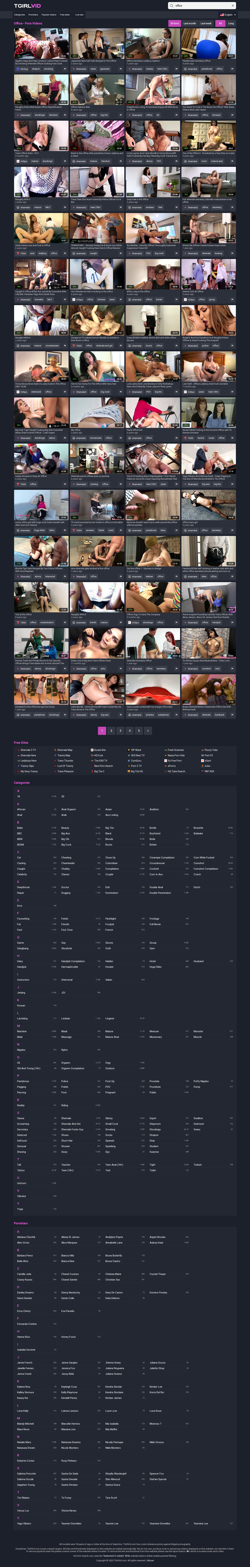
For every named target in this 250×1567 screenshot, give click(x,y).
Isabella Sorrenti (36, 1349)
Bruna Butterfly (125, 1255)
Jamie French (36, 1362)
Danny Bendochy (81, 1292)
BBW (36, 839)
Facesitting (36, 918)
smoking (48, 69)
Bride (169, 839)
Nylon (81, 1049)
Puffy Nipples (213, 1081)
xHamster (192, 69)
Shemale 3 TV (28, 750)
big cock (159, 253)
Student (169, 1146)
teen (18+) (162, 69)
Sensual (36, 1146)
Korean (36, 1005)
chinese (101, 299)
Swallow (213, 1118)
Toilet (169, 1170)
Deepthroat (36, 887)
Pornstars (33, 14)
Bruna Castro (125, 1261)
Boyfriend (169, 833)
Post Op (125, 1081)
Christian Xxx (125, 1279)
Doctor (81, 887)
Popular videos (49, 14)
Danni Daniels (36, 1298)
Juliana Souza (169, 1362)
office (219, 69)
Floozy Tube (211, 750)
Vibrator (36, 1196)
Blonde (125, 839)
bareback (219, 714)
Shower (81, 1146)
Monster (213, 1031)
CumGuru (136, 760)
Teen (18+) (81, 1170)
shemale (206, 253)
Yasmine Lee (213, 1523)
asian (93, 69)
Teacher (81, 1164)
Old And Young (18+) (36, 1068)
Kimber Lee (169, 1386)
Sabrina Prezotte (36, 1473)
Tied (125, 1170)
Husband (213, 961)
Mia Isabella (125, 1423)
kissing (218, 253)
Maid (36, 1037)
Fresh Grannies (176, 750)
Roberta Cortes (36, 1460)
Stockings (169, 1129)
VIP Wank (136, 750)
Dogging (81, 892)
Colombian (125, 863)
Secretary (36, 1129)
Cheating (81, 857)
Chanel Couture (81, 1274)
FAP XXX (209, 771)
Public (169, 1092)
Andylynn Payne (125, 1237)
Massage (81, 1037)
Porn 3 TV (136, 766)
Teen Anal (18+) (125, 1164)
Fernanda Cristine (36, 1323)
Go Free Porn (175, 760)
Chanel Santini (81, 1279)
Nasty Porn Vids (176, 755)
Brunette (213, 827)
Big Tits (125, 827)
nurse (211, 438)
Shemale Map (64, 750)
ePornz (172, 766)
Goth (125, 948)
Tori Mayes (36, 1497)
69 (158, 115)
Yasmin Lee (125, 1523)
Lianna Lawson (81, 1410)
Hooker (125, 966)
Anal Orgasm (81, 809)
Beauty (81, 827)
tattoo (52, 438)
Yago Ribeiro (36, 1523)
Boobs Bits (100, 750)
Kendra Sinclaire (125, 1392)
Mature (125, 1031)
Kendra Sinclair (125, 1386)
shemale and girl (104, 345)
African (36, 809)
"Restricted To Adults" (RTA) (116, 1556)
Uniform (36, 1183)
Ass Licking (125, 815)
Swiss (213, 1129)
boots (149, 345)
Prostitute (169, 1086)
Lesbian (81, 1018)
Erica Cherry (36, 1311)
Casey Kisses (36, 1279)
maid (111, 530)
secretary (216, 207)
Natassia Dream (36, 1447)
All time (175, 23)
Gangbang (36, 948)
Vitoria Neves (81, 1510)
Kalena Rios (36, 1386)
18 (36, 796)
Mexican (169, 1031)
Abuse (150, 1560)
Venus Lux (36, 1510)
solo (103, 668)
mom (204, 161)
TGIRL (27, 5)
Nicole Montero (81, 1447)
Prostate (169, 1081)
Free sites (65, 14)
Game (36, 942)
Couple (125, 874)
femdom (53, 115)
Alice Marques (81, 1242)
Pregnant (125, 1092)
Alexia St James (81, 1237)
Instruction (36, 979)
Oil (36, 1062)
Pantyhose (36, 1081)
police (205, 345)
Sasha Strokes (81, 1484)
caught (93, 253)
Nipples (36, 1049)
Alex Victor (36, 1242)
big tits (104, 115)
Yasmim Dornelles (81, 1523)
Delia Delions (125, 1298)
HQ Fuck (98, 755)
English (228, 14)
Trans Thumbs (65, 760)
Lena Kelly (36, 1410)
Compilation (125, 868)
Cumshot (213, 863)
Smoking (125, 1129)
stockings (40, 115)
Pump (213, 1086)
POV (159, 161)
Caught (36, 868)
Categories (19, 14)
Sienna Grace (125, 1484)
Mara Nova (36, 1429)
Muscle (213, 1037)
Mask (81, 1031)
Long (231, 23)
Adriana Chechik (36, 1237)
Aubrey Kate (169, 1242)
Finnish (81, 924)
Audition (169, 809)
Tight (169, 1164)
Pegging (36, 1086)
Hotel (169, 961)
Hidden (125, 961)
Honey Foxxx (81, 1336)
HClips (23, 161)
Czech (213, 874)
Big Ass (81, 833)
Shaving (36, 1151)
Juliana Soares (125, 1373)
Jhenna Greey (125, 1362)
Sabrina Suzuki (36, 1479)
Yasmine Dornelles (169, 1523)
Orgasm (81, 1062)
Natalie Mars (36, 1442)
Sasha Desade (81, 1479)
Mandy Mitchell (36, 1423)
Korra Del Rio (169, 1392)
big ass (206, 484)
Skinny (125, 1118)
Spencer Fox (169, 1473)
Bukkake (213, 833)
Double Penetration (169, 892)
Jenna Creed (36, 1373)
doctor (201, 438)
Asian (125, 809)
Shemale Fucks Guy (81, 1129)
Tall (36, 1164)
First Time (81, 929)
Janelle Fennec (36, 1368)
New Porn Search (103, 766)
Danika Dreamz (36, 1292)
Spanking (125, 1146)
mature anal (217, 161)
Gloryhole (81, 948)
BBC (36, 833)
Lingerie (125, 1018)
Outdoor (125, 1068)
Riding (81, 1105)
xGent (208, 760)
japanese (104, 69)
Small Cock (125, 1123)
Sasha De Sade (81, 1473)
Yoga (36, 1209)
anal (32, 253)
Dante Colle (81, 1298)
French (125, 929)
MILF (48, 207)
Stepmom (169, 1123)
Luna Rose (169, 1410)
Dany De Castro (125, 1292)
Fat (36, 924)
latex (163, 530)
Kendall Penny (81, 1397)
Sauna (36, 1118)
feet (160, 207)
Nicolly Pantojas (125, 1442)
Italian (125, 979)
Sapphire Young (36, 1484)
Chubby (81, 868)
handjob (216, 622)
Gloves (125, 942)
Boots (125, 844)
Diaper (36, 892)
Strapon (169, 1135)
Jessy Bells (81, 1373)
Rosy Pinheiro (81, 1460)
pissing (94, 484)
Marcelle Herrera (81, 1423)
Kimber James (125, 1397)
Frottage (169, 918)
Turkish (213, 1164)
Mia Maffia (125, 1429)
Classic (81, 874)
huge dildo (39, 530)
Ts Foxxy (81, 1497)
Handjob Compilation (81, 961)
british (159, 299)
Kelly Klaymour (81, 1392)
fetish (101, 530)
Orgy (125, 1062)
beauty (149, 69)
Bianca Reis (81, 1261)
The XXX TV (100, 760)
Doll (125, 887)
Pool (81, 1092)
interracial (36, 392)
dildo (51, 530)
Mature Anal (125, 1037)
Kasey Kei (36, 1397)
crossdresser (52, 345)
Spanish (125, 1140)
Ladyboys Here (29, 760)
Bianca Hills (81, 1255)
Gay (81, 942)
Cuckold (169, 868)
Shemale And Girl (81, 1123)
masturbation (47, 622)
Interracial (81, 979)
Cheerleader (81, 863)
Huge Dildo (169, 966)
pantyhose (207, 69)
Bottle (169, 827)
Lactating (36, 1018)
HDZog (24, 69)
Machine (36, 1031)
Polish (81, 1086)
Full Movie (169, 924)
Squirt (169, 1118)
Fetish (81, 918)
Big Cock (81, 844)
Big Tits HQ (137, 771)
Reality (36, 1105)
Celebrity (36, 874)
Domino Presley (169, 1292)
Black (125, 833)
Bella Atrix (36, 1261)
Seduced (36, 1135)
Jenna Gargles (81, 1362)
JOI (81, 992)
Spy (125, 1151)
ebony (149, 161)
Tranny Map (63, 755)
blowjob (216, 115)
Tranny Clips (27, 766)
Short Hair (81, 1140)
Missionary (169, 1037)
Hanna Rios (36, 1336)
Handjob (36, 966)
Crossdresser (169, 863)
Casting (36, 863)
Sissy (81, 1151)
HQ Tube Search (176, 771)
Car (36, 857)
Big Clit (81, 839)
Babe (36, 827)
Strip (169, 1140)
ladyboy (43, 253)
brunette (39, 299)
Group (169, 942)
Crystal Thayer (169, 1274)
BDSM (36, 844)
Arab (81, 815)
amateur (150, 207)
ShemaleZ (81, 69)
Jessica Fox (81, 1368)
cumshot (206, 668)
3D (81, 796)
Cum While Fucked (213, 857)
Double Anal (169, 887)
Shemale (81, 1118)
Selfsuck (36, 1140)
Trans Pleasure (65, 771)
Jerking (36, 992)
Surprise (169, 1151)
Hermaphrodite (81, 966)
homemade (95, 438)
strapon (36, 69)
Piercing (36, 1092)
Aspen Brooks (169, 1237)
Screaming (36, 1123)
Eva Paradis (81, 1311)
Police (81, 1081)
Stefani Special (169, 1479)
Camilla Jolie (36, 1274)
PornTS (209, 755)
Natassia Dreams (81, 1442)
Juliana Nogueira (125, 1368)
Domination (125, 892)
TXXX (23, 253)
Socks (125, 1135)
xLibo (207, 766)
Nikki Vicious (169, 1442)
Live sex (79, 14)
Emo (36, 905)
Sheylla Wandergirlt (125, 1473)
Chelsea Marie (125, 1274)
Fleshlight (125, 918)
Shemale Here (28, 755)
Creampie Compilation (169, 857)
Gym (169, 948)
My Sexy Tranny (29, 771)
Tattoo (36, 1170)
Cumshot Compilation (213, 868)
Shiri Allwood (125, 1479)
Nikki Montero (125, 1447)
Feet (36, 929)
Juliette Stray (169, 1368)
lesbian (149, 576)
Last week (206, 23)
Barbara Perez (36, 1255)
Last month (190, 23)
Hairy (36, 961)
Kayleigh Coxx (81, 1386)
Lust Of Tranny (65, 766)
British (169, 844)
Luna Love (125, 1410)
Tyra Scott (125, 1497)
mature (34, 161)
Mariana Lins (81, 1429)
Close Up (125, 857)
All (220, 23)
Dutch (213, 887)
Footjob (125, 924)
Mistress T (169, 1423)
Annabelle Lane (125, 1242)
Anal (36, 815)
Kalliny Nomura (36, 1392)
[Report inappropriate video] (65, 69)
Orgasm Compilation (81, 1068)
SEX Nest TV (138, 755)
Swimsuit (213, 1123)
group (212, 299)
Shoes (81, 1135)
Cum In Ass (169, 874)
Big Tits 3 (99, 771)
